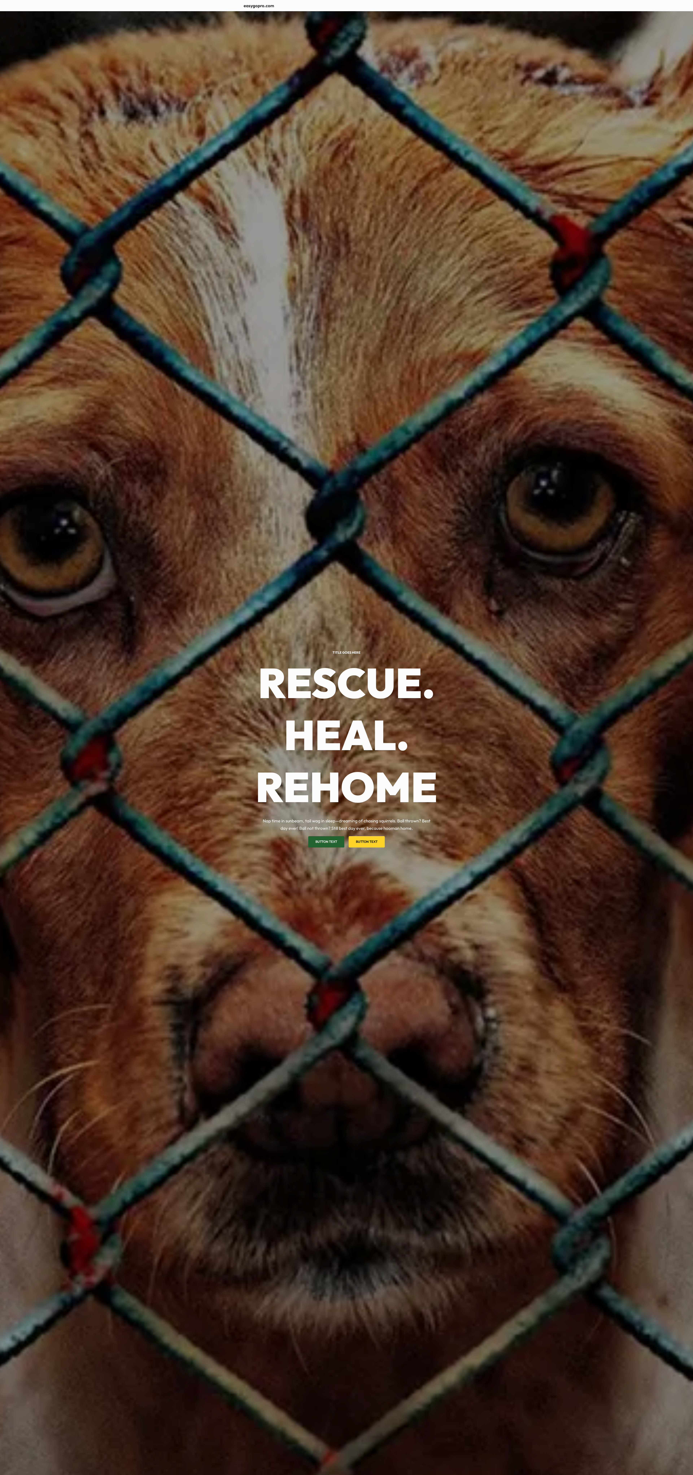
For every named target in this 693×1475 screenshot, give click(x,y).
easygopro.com (259, 5)
